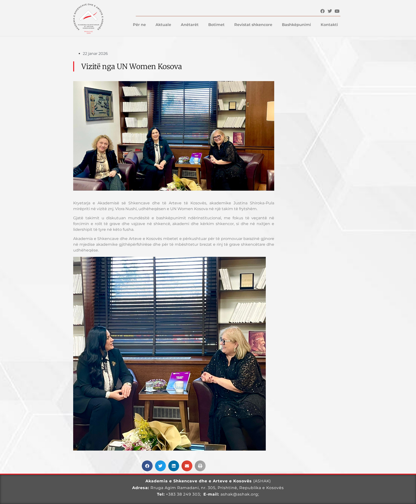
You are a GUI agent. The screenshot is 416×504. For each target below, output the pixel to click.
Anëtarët (190, 24)
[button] (147, 465)
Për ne (139, 24)
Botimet (216, 24)
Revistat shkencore (253, 24)
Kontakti (329, 24)
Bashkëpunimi (296, 24)
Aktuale (163, 24)
